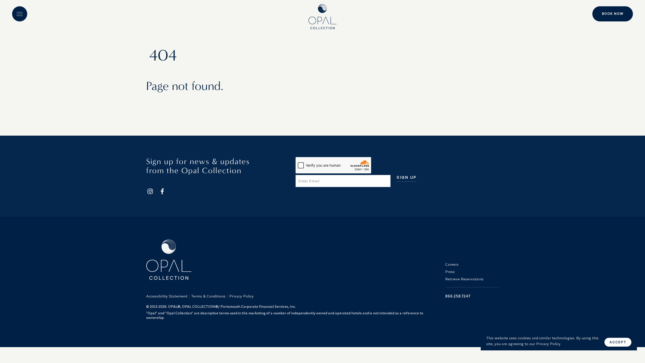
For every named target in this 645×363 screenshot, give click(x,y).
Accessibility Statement (166, 296)
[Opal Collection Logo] (292, 259)
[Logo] (322, 14)
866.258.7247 (457, 296)
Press (450, 271)
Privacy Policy (241, 296)
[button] (19, 13)
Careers (452, 264)
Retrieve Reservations (464, 279)
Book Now (612, 14)
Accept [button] (617, 342)
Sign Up (406, 177)
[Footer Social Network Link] (150, 191)
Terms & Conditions (208, 296)
